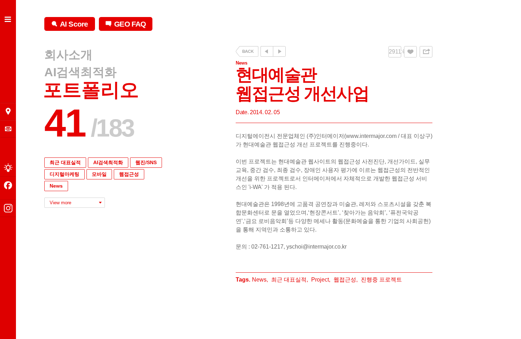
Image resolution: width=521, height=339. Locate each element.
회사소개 (68, 55)
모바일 (99, 174)
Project (320, 280)
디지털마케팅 (64, 174)
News (56, 186)
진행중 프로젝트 (381, 280)
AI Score (74, 24)
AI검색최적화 (80, 72)
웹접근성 (129, 174)
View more (60, 202)
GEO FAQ (130, 24)
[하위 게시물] (279, 51)
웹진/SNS (146, 162)
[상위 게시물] (266, 51)
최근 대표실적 (65, 162)
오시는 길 (8, 111)
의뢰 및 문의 (8, 129)
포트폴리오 (91, 90)
